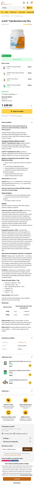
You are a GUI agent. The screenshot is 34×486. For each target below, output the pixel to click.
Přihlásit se (27, 449)
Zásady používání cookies (26, 475)
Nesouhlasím (17, 483)
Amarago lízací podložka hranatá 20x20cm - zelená (20, 371)
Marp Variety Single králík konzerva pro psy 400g (20, 362)
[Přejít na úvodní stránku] (6, 3)
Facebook (15, 461)
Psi (2, 12)
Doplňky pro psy (19, 16)
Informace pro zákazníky (10, 441)
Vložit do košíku (18, 111)
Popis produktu (6, 122)
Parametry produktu (8, 338)
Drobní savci (13, 12)
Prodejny (6, 438)
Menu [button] (30, 7)
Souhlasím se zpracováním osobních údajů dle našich (16, 454)
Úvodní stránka (6, 16)
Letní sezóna (21, 12)
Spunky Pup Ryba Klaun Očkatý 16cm (18, 380)
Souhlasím (17, 479)
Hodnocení (6, 391)
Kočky (6, 12)
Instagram (7, 461)
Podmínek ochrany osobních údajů (12, 455)
